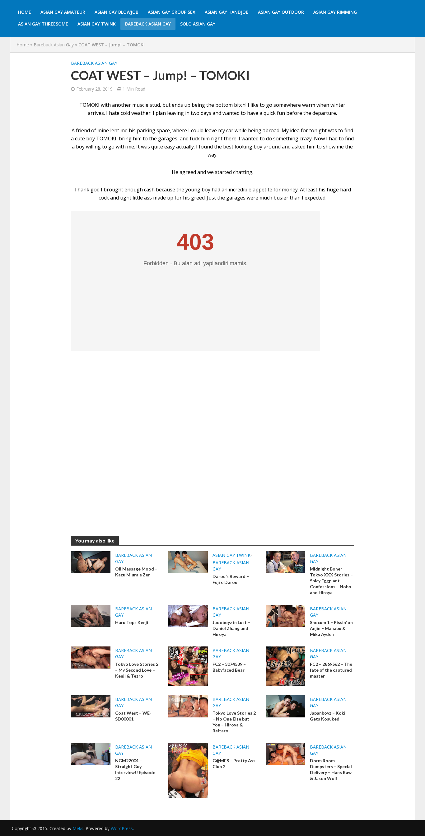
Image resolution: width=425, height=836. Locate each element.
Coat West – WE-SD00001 (133, 715)
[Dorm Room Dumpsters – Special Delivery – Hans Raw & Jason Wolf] (286, 753)
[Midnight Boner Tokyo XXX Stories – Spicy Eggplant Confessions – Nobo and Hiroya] (286, 561)
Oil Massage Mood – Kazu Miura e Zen (136, 571)
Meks (77, 828)
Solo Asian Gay (197, 24)
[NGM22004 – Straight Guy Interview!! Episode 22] (90, 753)
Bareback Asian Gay (148, 24)
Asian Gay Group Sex (171, 12)
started (223, 172)
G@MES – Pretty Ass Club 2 (234, 763)
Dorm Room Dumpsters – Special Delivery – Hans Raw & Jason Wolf (331, 769)
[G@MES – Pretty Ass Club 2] (188, 770)
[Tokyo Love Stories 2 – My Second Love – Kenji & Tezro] (90, 657)
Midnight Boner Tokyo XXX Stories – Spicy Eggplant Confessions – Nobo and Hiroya (331, 580)
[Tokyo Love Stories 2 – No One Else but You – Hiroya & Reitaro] (188, 705)
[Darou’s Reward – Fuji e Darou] (188, 561)
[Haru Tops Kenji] (90, 615)
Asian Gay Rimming (335, 12)
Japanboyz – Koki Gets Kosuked (327, 715)
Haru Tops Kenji (131, 622)
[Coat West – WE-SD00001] (90, 705)
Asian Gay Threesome (43, 24)
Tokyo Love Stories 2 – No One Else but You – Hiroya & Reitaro (234, 721)
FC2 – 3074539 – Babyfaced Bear (229, 667)
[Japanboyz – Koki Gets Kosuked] (286, 705)
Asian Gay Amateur (62, 12)
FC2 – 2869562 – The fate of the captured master (331, 670)
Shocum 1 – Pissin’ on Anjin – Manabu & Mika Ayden (331, 628)
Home (24, 12)
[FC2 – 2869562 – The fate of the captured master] (286, 665)
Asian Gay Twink (96, 24)
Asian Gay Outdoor (281, 12)
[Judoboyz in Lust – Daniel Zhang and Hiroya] (188, 615)
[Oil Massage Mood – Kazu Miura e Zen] (90, 561)
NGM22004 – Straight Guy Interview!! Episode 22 (135, 769)
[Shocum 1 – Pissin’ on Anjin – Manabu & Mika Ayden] (286, 615)
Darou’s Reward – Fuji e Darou (231, 579)
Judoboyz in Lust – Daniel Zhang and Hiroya (231, 628)
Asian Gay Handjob (227, 12)
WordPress (122, 828)
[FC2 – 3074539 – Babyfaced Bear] (188, 665)
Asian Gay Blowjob (116, 12)
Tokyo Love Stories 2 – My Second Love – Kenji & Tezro (136, 670)
